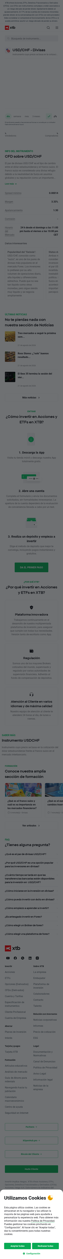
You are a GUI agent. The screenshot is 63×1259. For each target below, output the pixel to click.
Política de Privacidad (42, 1220)
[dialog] (31, 1224)
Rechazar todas (45, 1245)
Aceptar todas (17, 1245)
